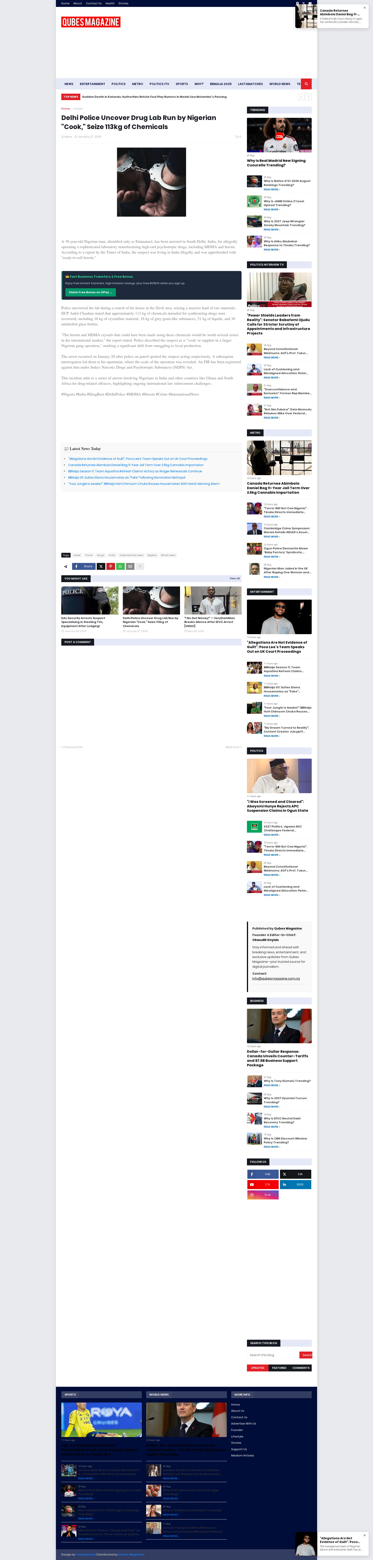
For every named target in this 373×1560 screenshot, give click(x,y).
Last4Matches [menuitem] (250, 84)
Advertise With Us (243, 1423)
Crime (88, 555)
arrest (78, 109)
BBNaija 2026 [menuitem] (221, 84)
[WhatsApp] (120, 566)
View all (235, 578)
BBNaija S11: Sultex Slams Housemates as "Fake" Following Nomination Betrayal (126, 477)
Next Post (232, 747)
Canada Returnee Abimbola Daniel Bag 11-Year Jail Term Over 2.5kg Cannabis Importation (136, 465)
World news (168, 555)
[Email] (130, 566)
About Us (237, 1411)
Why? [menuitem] (199, 84)
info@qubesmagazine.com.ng (276, 978)
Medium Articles (242, 1455)
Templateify (85, 1554)
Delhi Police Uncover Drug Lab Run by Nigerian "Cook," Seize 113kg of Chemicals (150, 622)
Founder (237, 1430)
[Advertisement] (233, 42)
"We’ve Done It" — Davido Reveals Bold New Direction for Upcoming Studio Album (142, 97)
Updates (257, 1368)
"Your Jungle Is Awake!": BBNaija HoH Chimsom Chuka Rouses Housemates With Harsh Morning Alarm (144, 484)
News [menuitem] (69, 84)
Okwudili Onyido (265, 940)
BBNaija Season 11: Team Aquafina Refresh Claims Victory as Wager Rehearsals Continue (135, 471)
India (112, 555)
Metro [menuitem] (137, 84)
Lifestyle (237, 1436)
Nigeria (152, 555)
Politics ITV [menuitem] (159, 84)
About (77, 3)
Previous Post (73, 747)
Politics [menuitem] (119, 84)
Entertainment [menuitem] (92, 84)
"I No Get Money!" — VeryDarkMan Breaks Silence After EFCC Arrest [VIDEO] (209, 622)
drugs (100, 555)
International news (131, 555)
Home (65, 3)
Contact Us (94, 3)
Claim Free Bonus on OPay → (90, 292)
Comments (301, 1368)
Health (110, 3)
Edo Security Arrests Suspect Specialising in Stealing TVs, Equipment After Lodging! (83, 622)
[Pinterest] (110, 566)
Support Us (239, 1449)
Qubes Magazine (288, 928)
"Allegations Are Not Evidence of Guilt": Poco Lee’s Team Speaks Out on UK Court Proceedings (137, 459)
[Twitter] (101, 566)
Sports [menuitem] (182, 84)
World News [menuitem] (279, 84)
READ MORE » (272, 189)
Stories (123, 3)
